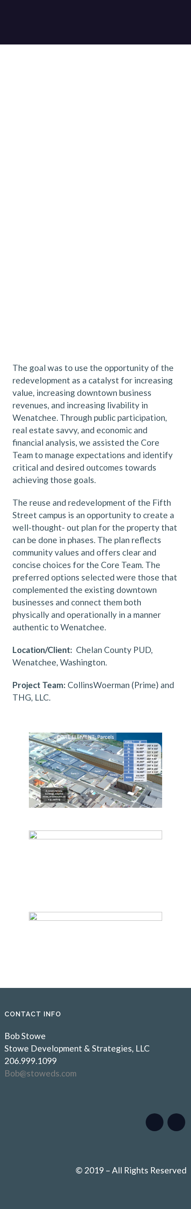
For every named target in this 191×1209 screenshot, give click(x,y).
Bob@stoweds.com (40, 1073)
